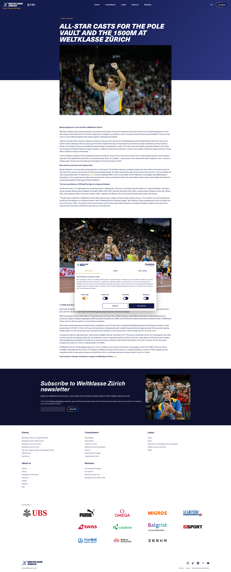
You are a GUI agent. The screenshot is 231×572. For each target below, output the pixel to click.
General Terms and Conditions (200, 568)
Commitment (110, 4)
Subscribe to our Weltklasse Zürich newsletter (163, 444)
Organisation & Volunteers (30, 474)
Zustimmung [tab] (88, 271)
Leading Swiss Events (92, 456)
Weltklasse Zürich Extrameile (31, 444)
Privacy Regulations (57, 401)
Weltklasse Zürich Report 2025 (95, 477)
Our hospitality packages (93, 468)
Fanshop (24, 484)
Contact (181, 568)
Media (150, 450)
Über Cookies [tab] (142, 271)
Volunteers (25, 477)
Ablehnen (115, 306)
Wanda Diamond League (92, 453)
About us (135, 4)
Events (97, 4)
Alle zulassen (141, 306)
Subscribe (72, 409)
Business (147, 4)
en (211, 5)
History (24, 471)
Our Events (222, 5)
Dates (150, 438)
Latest (123, 4)
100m (92, 174)
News (149, 441)
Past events (25, 456)
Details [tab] (115, 271)
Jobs (23, 487)
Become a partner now (92, 474)
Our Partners (89, 471)
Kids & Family (89, 441)
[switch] (105, 298)
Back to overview (67, 18)
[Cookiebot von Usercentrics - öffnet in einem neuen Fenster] (146, 264)
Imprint (188, 568)
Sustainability (89, 438)
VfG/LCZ (87, 450)
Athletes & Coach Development (95, 447)
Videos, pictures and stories (157, 447)
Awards (24, 481)
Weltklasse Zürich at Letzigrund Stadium (35, 438)
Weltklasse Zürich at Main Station (33, 441)
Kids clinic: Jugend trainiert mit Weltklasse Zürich (38, 450)
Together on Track (91, 444)
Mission (24, 468)
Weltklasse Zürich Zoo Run (30, 447)
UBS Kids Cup (26, 453)
